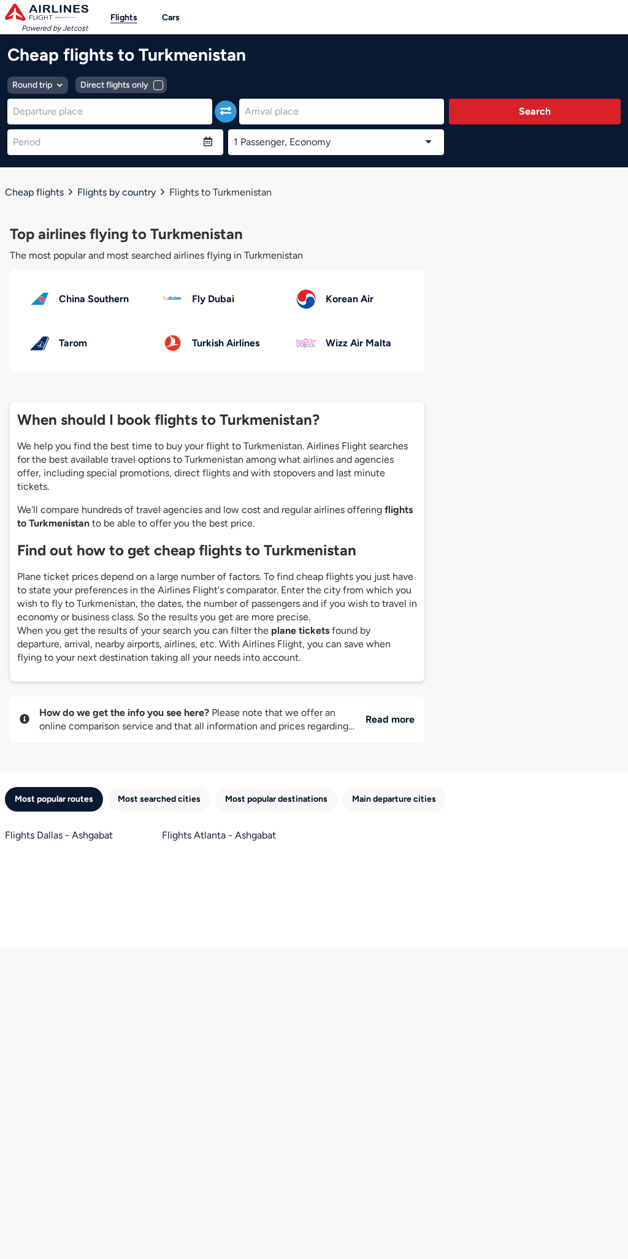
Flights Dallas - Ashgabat (59, 835)
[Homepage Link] (46, 12)
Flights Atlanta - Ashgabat (219, 835)
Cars (171, 17)
